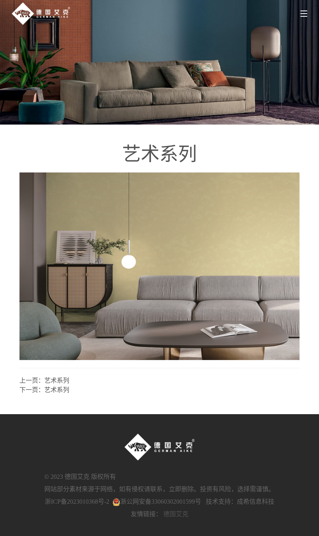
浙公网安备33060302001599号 (160, 501)
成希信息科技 (255, 501)
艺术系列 (56, 380)
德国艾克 (175, 514)
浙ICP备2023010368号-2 (77, 501)
